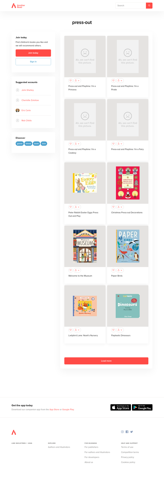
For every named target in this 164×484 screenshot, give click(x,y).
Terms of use (127, 447)
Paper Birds (116, 275)
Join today (33, 53)
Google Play (68, 409)
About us (89, 462)
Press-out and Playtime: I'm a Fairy (127, 149)
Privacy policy (127, 457)
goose (19, 143)
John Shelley (28, 90)
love (44, 143)
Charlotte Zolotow (30, 100)
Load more (106, 361)
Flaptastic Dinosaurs (120, 335)
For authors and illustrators (97, 452)
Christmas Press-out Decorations (126, 212)
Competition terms (130, 452)
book (36, 143)
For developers (92, 457)
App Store (54, 409)
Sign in (33, 61)
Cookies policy (128, 462)
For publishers (91, 447)
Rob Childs (27, 120)
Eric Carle (26, 110)
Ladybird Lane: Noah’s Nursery (83, 335)
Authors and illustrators (59, 447)
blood (28, 143)
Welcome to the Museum (80, 275)
